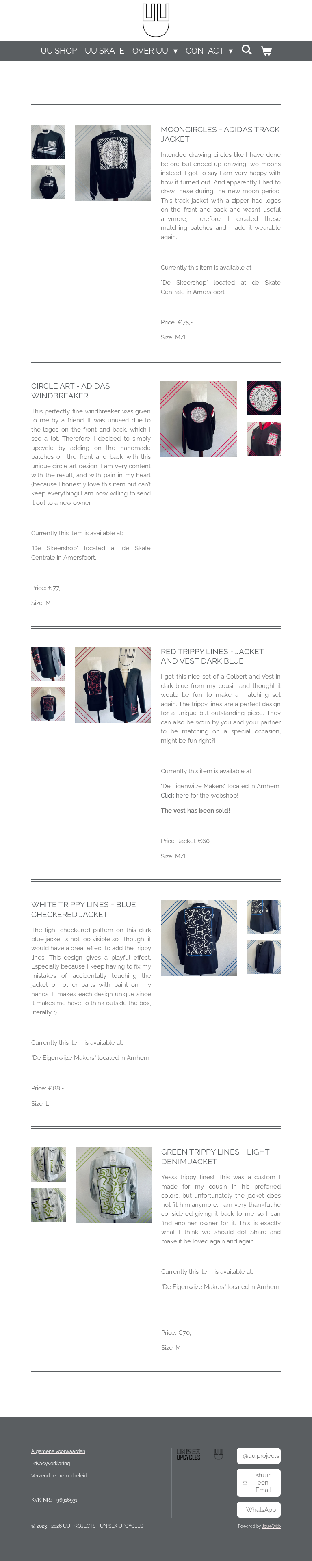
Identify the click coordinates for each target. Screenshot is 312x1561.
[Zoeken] (246, 49)
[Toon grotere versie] (48, 142)
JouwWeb (271, 1526)
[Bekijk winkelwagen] (266, 51)
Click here (175, 795)
